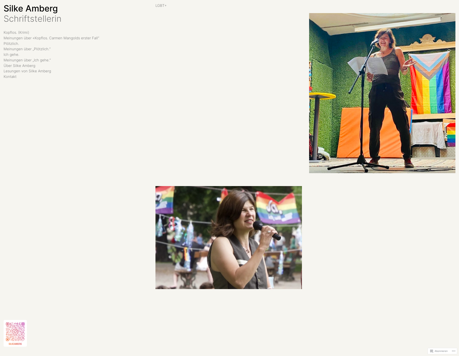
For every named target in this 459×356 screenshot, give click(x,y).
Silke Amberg (31, 8)
